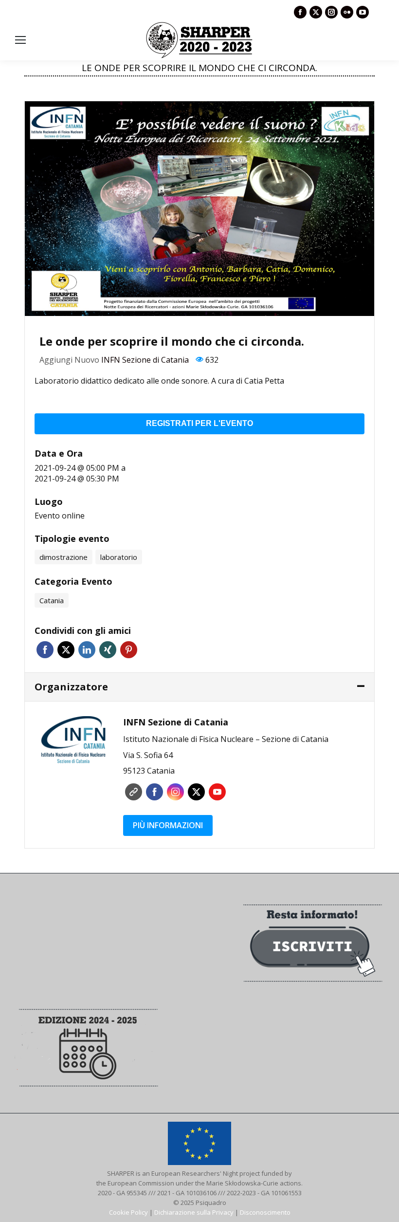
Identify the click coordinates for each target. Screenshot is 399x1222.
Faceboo (154, 791)
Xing (107, 649)
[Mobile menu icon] (20, 40)
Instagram (175, 791)
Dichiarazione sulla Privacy (194, 1212)
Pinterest (128, 649)
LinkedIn (86, 649)
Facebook (45, 649)
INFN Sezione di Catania (145, 359)
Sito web (133, 791)
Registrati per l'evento (199, 423)
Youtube (217, 791)
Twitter (65, 649)
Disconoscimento (265, 1212)
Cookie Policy (128, 1212)
